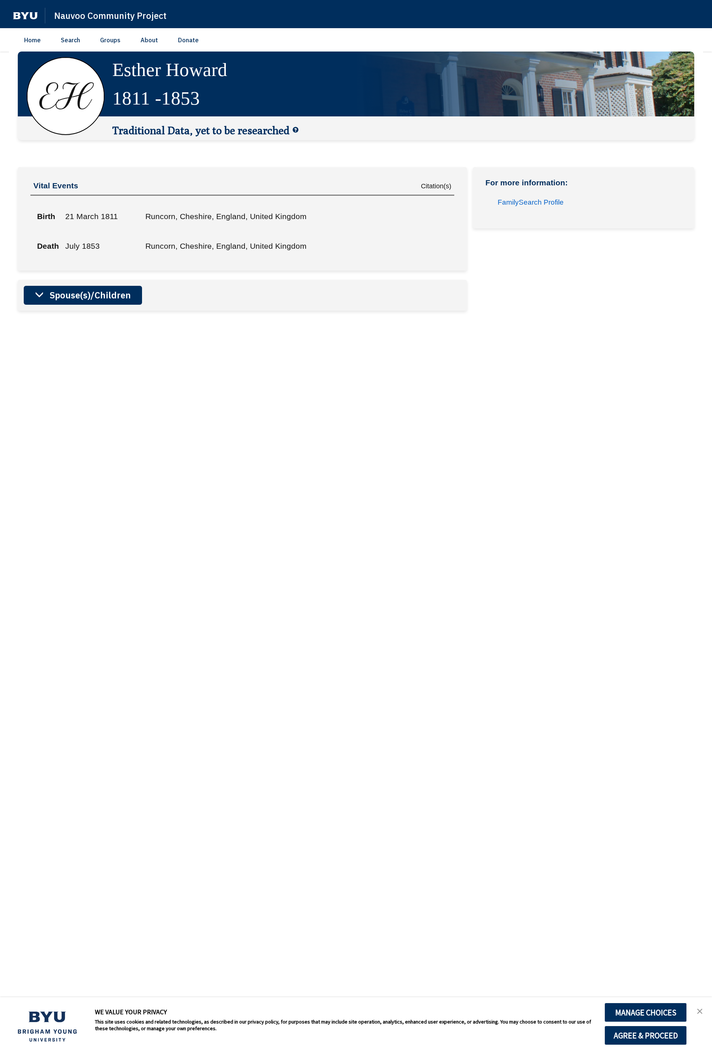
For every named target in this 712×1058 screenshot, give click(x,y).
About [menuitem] (149, 40)
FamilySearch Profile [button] (531, 202)
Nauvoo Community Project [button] (110, 15)
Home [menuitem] (32, 40)
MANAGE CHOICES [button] (645, 1012)
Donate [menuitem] (188, 40)
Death (48, 246)
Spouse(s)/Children (90, 295)
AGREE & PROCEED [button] (646, 1035)
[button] (25, 15)
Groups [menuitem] (110, 40)
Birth (46, 216)
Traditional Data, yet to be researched (201, 130)
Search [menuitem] (70, 40)
